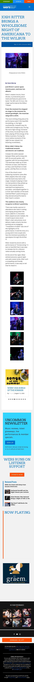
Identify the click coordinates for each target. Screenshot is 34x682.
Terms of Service (22, 677)
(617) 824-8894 (8, 663)
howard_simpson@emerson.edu (22, 663)
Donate (29, 1)
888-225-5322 (15, 668)
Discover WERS (26, 44)
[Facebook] (14, 634)
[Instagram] (19, 634)
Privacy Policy (8, 648)
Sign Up (10, 442)
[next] (24, 60)
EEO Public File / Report (22, 646)
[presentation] (7, 613)
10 (25, 399)
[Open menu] (29, 6)
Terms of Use (16, 648)
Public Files (23, 648)
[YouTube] (17, 634)
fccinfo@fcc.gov (18, 669)
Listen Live (18, 1)
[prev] (10, 60)
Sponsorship (6, 1)
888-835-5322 (22, 668)
